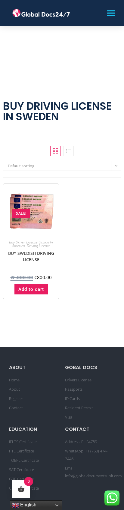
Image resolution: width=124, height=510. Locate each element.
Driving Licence (38, 245)
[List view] (69, 151)
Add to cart (31, 289)
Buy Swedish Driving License (31, 256)
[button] (111, 12)
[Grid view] (55, 151)
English (27, 504)
